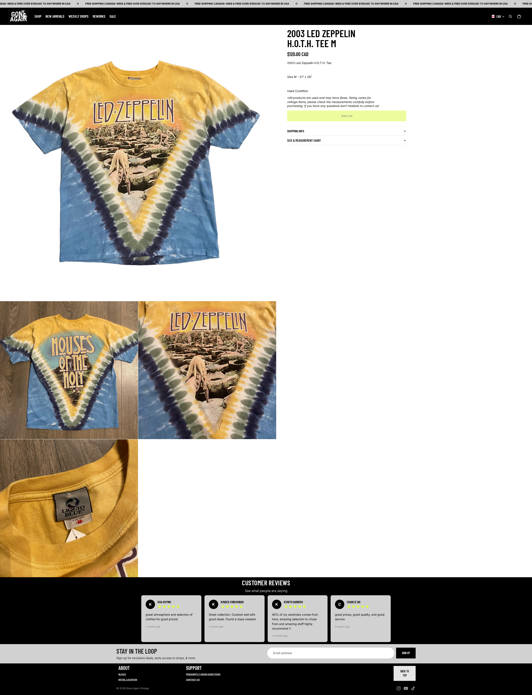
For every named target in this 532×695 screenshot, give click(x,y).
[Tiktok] (413, 688)
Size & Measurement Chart (304, 140)
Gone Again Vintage (137, 688)
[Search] (510, 16)
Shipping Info (295, 131)
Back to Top (404, 673)
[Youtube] (405, 688)
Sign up (406, 653)
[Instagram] (398, 688)
